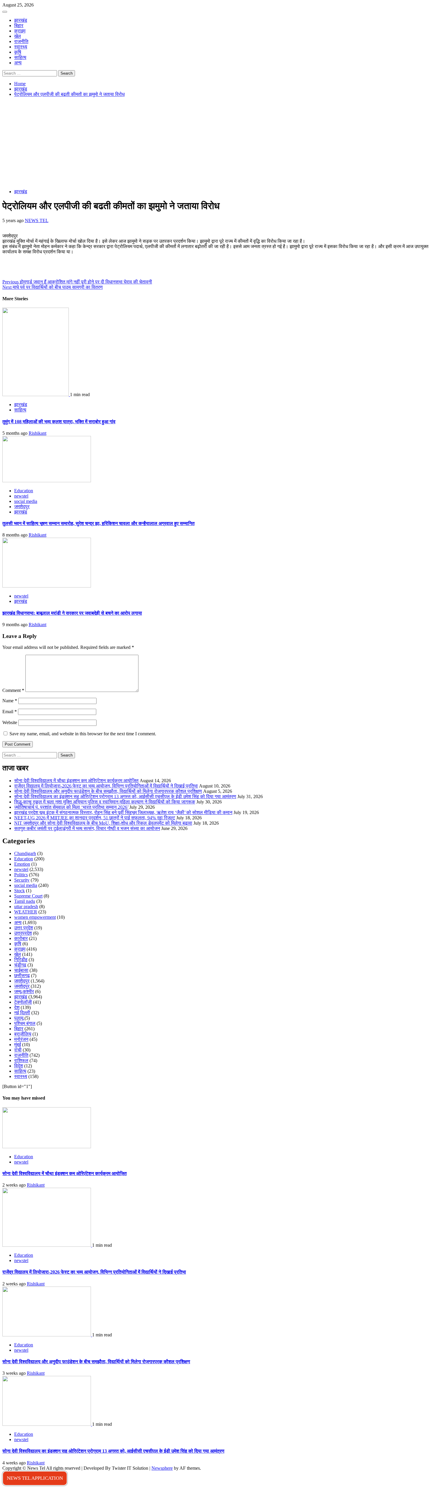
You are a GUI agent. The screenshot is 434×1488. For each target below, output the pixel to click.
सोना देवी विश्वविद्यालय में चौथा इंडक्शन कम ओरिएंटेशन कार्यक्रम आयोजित (76, 780)
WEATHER (25, 911)
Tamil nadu (24, 901)
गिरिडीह (20, 959)
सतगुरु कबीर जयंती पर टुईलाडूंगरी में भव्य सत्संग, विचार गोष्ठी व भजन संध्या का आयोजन (87, 828)
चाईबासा (21, 970)
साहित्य (20, 57)
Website (9, 722)
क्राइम (19, 30)
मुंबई (17, 1044)
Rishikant (37, 433)
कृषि (17, 52)
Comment (13, 690)
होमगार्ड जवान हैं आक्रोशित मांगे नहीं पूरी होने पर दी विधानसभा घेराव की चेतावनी (77, 281)
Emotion (22, 864)
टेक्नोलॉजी (23, 1002)
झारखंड (20, 20)
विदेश (18, 1065)
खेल (17, 36)
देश (16, 1007)
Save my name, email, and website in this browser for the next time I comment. (82, 733)
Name (9, 700)
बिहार (18, 25)
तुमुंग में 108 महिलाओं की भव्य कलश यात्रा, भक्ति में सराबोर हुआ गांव (58, 421)
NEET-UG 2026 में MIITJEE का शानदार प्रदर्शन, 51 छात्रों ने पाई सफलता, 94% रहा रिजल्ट (94, 817)
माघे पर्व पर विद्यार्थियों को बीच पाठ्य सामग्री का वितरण (52, 287)
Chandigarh (25, 853)
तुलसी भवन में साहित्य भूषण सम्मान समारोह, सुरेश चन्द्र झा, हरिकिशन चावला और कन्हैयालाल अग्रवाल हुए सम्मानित (98, 523)
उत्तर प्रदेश (23, 927)
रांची (18, 1049)
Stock (19, 890)
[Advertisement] (217, 143)
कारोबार (21, 938)
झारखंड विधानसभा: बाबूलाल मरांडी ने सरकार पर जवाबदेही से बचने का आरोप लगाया (72, 613)
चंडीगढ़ (20, 964)
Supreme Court (28, 895)
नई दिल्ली (22, 1012)
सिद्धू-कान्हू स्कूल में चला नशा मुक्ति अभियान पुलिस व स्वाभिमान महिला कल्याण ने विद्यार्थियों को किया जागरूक (104, 801)
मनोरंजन (21, 1039)
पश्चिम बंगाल (24, 1023)
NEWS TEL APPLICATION (35, 1478)
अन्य (18, 62)
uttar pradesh (26, 906)
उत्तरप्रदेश (23, 933)
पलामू (18, 1018)
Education (23, 490)
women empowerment (35, 917)
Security (22, 879)
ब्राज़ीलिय (22, 1033)
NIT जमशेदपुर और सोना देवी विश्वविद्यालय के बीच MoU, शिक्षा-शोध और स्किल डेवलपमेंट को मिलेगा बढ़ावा (103, 823)
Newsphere (162, 1468)
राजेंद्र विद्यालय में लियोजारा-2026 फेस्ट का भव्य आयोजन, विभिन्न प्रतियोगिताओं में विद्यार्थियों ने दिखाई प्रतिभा (106, 785)
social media (25, 501)
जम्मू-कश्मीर (24, 991)
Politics (21, 874)
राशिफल (21, 1060)
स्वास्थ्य (20, 46)
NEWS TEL (36, 220)
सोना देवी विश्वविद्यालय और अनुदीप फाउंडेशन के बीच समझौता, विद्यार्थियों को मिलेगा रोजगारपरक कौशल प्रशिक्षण (108, 791)
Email (9, 711)
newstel (21, 495)
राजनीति (21, 41)
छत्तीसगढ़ (22, 975)
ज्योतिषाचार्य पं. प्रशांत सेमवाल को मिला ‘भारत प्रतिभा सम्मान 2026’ (71, 807)
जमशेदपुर (22, 506)
